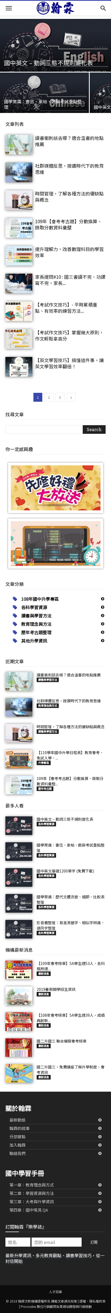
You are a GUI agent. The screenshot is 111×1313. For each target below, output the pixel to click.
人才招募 (55, 1291)
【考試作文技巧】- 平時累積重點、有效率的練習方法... (66, 307)
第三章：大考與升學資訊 (31, 1201)
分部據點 (17, 1136)
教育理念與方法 (36, 624)
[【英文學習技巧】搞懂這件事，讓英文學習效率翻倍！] (18, 367)
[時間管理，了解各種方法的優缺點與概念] (18, 200)
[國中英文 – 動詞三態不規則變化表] (55, 54)
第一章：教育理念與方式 (31, 1185)
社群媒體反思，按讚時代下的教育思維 (69, 168)
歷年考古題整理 (36, 632)
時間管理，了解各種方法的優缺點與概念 (69, 196)
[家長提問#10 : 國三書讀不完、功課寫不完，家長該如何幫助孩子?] (18, 283)
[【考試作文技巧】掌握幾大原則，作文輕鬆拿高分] (18, 339)
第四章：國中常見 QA (28, 1210)
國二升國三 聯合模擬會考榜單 (61, 1041)
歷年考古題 (45, 788)
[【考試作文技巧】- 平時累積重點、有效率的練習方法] (18, 311)
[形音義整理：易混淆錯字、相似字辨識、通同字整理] (18, 929)
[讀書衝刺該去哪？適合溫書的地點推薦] (18, 144)
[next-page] (71, 397)
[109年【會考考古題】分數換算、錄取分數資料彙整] (18, 228)
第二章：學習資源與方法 (31, 1193)
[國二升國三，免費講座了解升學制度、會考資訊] (18, 1073)
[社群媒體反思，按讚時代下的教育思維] (18, 172)
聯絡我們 (17, 1153)
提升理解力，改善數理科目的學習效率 (69, 252)
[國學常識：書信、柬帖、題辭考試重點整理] (44, 100)
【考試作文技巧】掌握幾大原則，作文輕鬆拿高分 (69, 335)
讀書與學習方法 (36, 615)
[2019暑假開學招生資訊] (18, 996)
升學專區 (43, 763)
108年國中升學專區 (40, 599)
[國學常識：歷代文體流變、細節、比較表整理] (18, 903)
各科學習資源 (34, 607)
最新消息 (43, 973)
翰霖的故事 (19, 1128)
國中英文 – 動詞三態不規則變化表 (65, 819)
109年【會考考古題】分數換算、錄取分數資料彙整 (68, 224)
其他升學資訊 (34, 640)
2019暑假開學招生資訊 (56, 989)
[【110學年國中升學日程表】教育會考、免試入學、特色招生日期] (18, 759)
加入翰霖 (17, 1145)
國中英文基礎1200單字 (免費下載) (65, 871)
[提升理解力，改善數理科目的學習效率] (18, 256)
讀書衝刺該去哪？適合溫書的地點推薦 (69, 141)
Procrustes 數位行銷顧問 (38, 1306)
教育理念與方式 (47, 705)
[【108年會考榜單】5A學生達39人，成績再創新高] (18, 1021)
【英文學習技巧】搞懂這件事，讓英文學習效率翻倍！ (69, 363)
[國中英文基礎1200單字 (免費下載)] (18, 877)
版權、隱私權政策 (92, 1301)
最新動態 (17, 1120)
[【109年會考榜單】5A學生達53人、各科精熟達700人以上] (18, 970)
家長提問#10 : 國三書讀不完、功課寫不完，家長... (70, 279)
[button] (8, 8)
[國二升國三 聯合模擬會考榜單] (18, 1047)
